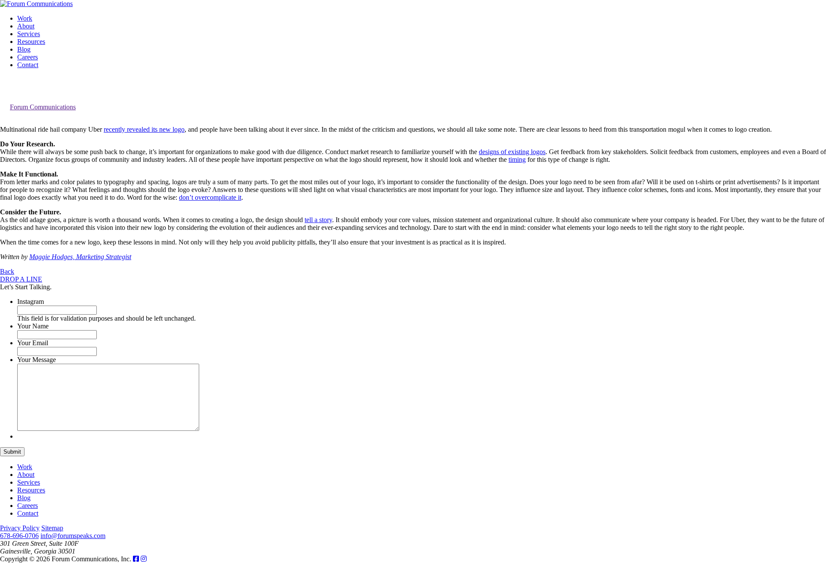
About (25, 26)
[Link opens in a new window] (136, 559)
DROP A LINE (21, 279)
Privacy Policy (20, 528)
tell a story (318, 219)
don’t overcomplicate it (210, 197)
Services (28, 33)
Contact (27, 64)
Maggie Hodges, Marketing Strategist (80, 256)
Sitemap (52, 528)
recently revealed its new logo (144, 129)
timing (517, 159)
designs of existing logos (512, 151)
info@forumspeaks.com (72, 535)
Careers (27, 57)
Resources (31, 41)
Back (7, 271)
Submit (12, 452)
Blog (24, 49)
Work (24, 18)
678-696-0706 (19, 535)
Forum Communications (43, 107)
